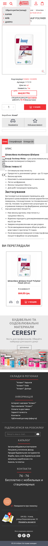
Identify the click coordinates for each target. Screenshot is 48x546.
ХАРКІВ (8, 14)
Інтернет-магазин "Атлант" (23, 403)
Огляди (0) (28, 141)
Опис (5, 141)
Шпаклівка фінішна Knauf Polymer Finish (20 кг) (24, 282)
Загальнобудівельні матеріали (22, 447)
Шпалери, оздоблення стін (20, 459)
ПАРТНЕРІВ (32, 98)
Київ (7, 18)
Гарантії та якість (19, 412)
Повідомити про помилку (25, 506)
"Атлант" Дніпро (23, 389)
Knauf (15, 115)
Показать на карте (27, 522)
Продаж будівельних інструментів (24, 453)
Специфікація (15, 141)
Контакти (15, 415)
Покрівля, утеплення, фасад (21, 450)
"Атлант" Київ (22, 385)
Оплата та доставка (20, 409)
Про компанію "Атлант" (22, 406)
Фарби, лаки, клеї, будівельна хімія (24, 456)
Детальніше (24, 347)
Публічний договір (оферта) (24, 418)
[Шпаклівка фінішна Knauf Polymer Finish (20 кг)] (24, 50)
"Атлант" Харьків (24, 382)
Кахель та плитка (16, 462)
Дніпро (9, 22)
